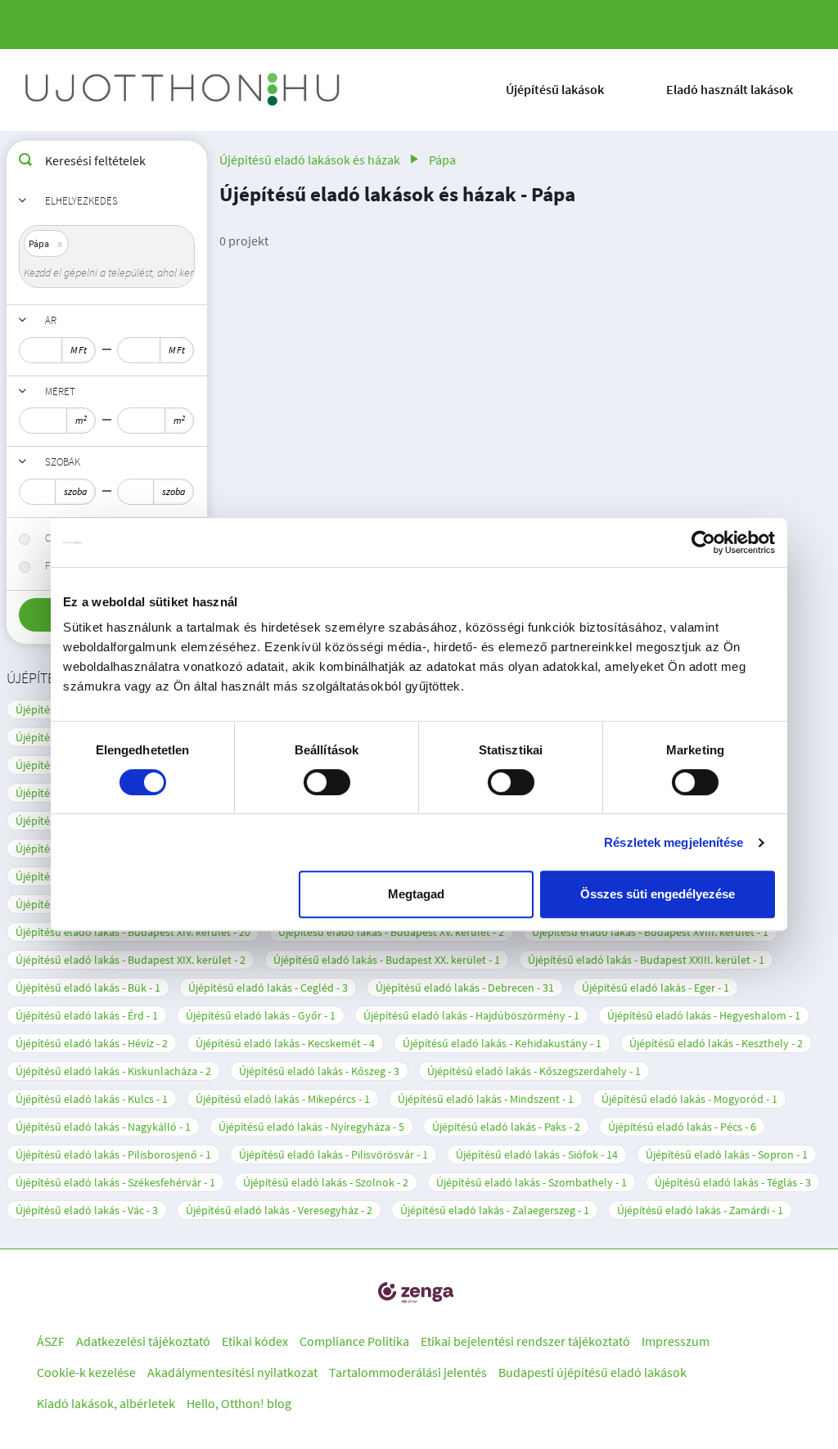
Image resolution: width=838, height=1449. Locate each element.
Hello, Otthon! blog (239, 1403)
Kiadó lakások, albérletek (106, 1403)
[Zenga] (416, 1292)
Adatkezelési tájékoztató (143, 1341)
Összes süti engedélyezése (657, 894)
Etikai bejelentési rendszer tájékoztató (525, 1341)
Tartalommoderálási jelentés (408, 1372)
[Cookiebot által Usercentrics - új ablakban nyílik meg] (703, 542)
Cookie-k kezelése (86, 1372)
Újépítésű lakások (555, 89)
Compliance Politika (354, 1341)
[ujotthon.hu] (184, 90)
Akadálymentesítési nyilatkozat (232, 1372)
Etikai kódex (255, 1341)
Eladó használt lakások (729, 89)
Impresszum (676, 1341)
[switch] (327, 782)
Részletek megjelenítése (673, 842)
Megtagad (416, 894)
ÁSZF (51, 1341)
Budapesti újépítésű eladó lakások (592, 1372)
